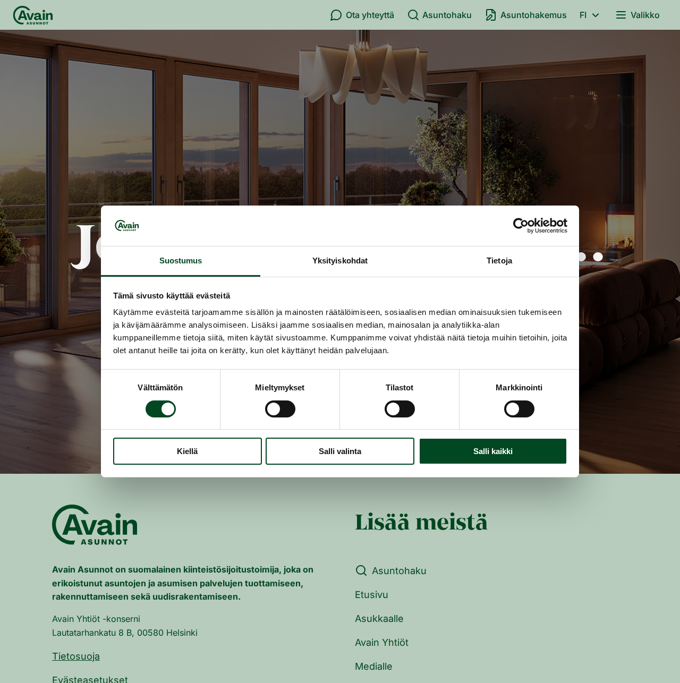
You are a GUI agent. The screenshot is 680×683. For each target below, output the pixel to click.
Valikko (645, 15)
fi (583, 15)
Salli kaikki (493, 451)
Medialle (374, 666)
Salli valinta (340, 451)
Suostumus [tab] (180, 261)
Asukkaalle (379, 618)
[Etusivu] (33, 14)
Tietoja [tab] (499, 261)
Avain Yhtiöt (382, 642)
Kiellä (187, 451)
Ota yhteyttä (370, 15)
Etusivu (371, 594)
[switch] (280, 408)
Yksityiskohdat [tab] (340, 261)
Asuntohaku (447, 15)
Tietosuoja (76, 656)
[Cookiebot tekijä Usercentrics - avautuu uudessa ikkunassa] (520, 226)
